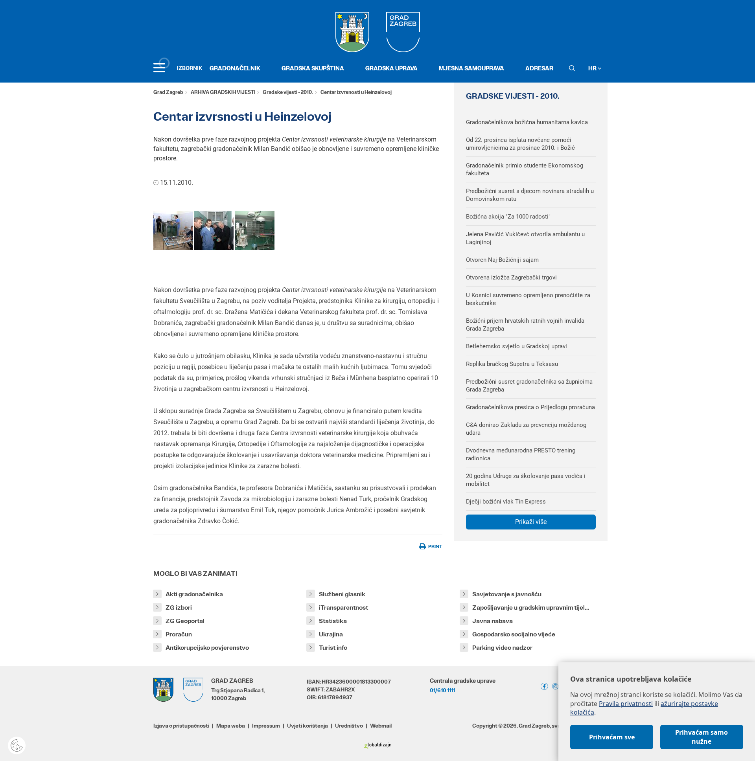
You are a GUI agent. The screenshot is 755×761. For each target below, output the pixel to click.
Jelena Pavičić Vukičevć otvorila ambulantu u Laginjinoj (525, 238)
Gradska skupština (313, 68)
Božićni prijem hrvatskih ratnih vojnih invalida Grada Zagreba (525, 324)
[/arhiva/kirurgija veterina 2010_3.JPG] (254, 230)
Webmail (381, 725)
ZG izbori (179, 607)
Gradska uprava (391, 68)
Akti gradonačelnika (194, 594)
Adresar (539, 68)
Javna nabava (492, 621)
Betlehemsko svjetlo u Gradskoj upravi (516, 346)
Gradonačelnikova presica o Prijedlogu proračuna (530, 407)
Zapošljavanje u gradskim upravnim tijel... (530, 607)
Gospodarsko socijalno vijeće (513, 634)
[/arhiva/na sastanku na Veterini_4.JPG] (214, 230)
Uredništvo (349, 725)
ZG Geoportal (185, 621)
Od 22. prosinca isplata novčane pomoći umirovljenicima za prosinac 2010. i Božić (520, 143)
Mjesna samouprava (471, 68)
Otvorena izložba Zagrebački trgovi (511, 277)
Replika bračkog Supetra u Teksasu (512, 364)
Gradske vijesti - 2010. (288, 92)
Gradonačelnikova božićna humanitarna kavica (527, 122)
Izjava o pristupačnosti (181, 725)
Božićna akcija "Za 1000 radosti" (508, 216)
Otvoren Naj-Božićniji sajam (502, 259)
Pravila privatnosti (626, 703)
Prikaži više (531, 522)
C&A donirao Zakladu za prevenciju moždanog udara (526, 428)
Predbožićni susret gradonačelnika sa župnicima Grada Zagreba (529, 385)
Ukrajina (331, 634)
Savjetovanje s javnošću (506, 594)
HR (593, 68)
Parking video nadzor (502, 647)
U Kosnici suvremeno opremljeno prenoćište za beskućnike (528, 299)
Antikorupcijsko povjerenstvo (207, 647)
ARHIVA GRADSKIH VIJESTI (223, 92)
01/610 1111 (442, 690)
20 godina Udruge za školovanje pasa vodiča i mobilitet (526, 479)
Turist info (333, 647)
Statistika (333, 621)
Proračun (179, 634)
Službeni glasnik (342, 594)
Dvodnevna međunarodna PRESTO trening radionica (520, 454)
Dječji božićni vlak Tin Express (506, 501)
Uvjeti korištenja (307, 725)
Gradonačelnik (235, 68)
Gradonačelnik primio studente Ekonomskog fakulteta (524, 169)
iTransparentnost (343, 607)
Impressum (266, 725)
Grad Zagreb (168, 92)
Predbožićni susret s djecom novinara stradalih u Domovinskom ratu (530, 194)
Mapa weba (230, 725)
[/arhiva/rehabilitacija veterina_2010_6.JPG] (173, 230)
